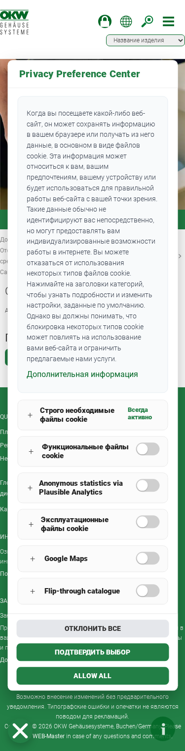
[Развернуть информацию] (162, 729)
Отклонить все (93, 629)
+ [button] (30, 415)
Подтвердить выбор (92, 653)
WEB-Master (49, 736)
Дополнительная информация (82, 374)
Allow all (92, 676)
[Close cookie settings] (20, 731)
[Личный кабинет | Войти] (104, 21)
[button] (20, 731)
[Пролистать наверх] (133, 729)
